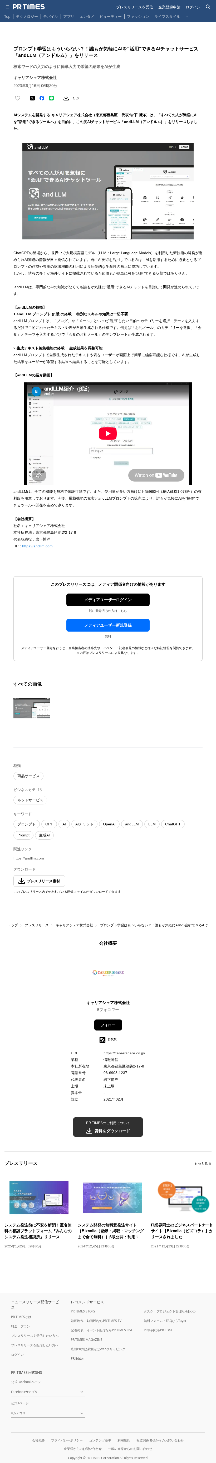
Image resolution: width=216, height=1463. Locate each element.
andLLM (132, 824)
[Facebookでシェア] (42, 98)
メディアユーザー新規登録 (108, 625)
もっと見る (203, 1163)
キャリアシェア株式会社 (74, 925)
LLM (152, 824)
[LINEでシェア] (51, 98)
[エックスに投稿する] (32, 98)
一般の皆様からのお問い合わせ (130, 1448)
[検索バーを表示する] (208, 6)
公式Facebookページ (26, 1382)
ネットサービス (30, 800)
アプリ (68, 16)
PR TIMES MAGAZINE (86, 1339)
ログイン (193, 6)
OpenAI (109, 824)
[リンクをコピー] (75, 98)
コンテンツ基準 (100, 1440)
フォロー (108, 1025)
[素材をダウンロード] (66, 98)
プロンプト (26, 824)
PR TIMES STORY (83, 1311)
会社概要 (38, 1440)
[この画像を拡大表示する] (31, 708)
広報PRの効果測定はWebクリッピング (98, 1349)
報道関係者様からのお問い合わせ (160, 1440)
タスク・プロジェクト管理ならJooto (169, 1311)
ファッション (138, 16)
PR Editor (77, 1358)
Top (7, 16)
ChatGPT (173, 824)
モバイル (50, 16)
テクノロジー (27, 16)
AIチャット (84, 824)
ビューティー (111, 16)
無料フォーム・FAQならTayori (165, 1320)
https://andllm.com (37, 546)
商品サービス (28, 776)
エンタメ (87, 16)
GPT (49, 824)
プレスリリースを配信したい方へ (34, 1345)
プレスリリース (37, 925)
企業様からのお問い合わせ (83, 1448)
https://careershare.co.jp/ (124, 1053)
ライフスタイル (167, 16)
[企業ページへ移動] (108, 975)
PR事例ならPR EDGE (158, 1330)
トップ (13, 925)
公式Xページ (20, 1403)
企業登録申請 (169, 6)
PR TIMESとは (21, 1317)
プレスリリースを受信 (134, 6)
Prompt (23, 835)
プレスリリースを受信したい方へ (34, 1335)
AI (64, 824)
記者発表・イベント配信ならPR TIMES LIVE (102, 1330)
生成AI (44, 835)
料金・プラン (20, 1326)
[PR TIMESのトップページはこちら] (29, 7)
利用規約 (123, 1440)
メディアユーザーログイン (108, 599)
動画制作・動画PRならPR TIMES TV (96, 1320)
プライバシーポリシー (67, 1440)
